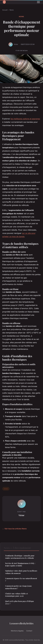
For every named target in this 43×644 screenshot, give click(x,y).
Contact (29, 631)
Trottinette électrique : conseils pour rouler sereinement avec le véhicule (19, 556)
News (12, 10)
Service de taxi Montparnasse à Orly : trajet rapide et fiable (20, 564)
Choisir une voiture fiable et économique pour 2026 (16, 594)
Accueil (4, 10)
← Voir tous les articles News (14, 529)
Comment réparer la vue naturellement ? (21, 579)
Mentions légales (17, 631)
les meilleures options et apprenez (25, 119)
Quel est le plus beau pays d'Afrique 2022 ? (19, 602)
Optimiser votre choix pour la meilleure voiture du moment (21, 572)
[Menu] (38, 2)
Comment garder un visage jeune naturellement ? (18, 587)
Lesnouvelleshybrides (21, 623)
